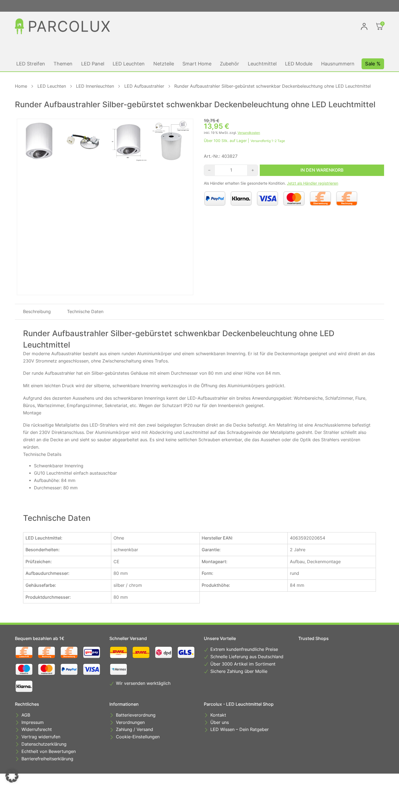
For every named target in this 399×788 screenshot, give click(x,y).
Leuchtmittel (262, 64)
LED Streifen (30, 64)
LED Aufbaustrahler (144, 86)
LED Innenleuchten (95, 86)
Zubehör (229, 64)
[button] (12, 776)
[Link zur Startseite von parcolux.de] (62, 26)
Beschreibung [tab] (37, 311)
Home (21, 86)
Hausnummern (337, 64)
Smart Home (196, 64)
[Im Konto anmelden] (364, 26)
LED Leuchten (129, 64)
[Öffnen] (379, 26)
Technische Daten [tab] (85, 311)
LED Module (298, 64)
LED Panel (92, 64)
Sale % (373, 64)
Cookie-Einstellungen (138, 736)
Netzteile (163, 64)
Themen (62, 64)
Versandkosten (248, 133)
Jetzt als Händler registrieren (312, 183)
